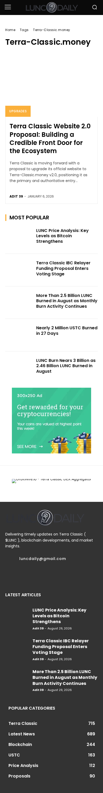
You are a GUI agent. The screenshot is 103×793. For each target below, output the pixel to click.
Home (10, 30)
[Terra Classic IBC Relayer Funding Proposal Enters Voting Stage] (19, 270)
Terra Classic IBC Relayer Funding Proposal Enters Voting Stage (63, 268)
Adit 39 (16, 196)
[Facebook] (7, 574)
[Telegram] (27, 574)
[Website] (57, 574)
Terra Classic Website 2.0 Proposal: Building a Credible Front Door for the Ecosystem (50, 138)
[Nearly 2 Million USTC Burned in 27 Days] (19, 335)
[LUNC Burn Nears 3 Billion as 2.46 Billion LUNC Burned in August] (19, 367)
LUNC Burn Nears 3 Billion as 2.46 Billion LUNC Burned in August (66, 366)
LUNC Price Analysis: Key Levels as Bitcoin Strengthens (62, 236)
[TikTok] (37, 574)
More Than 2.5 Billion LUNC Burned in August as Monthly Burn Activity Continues (66, 301)
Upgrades (18, 111)
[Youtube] (67, 574)
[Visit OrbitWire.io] (51, 484)
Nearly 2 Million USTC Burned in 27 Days (66, 330)
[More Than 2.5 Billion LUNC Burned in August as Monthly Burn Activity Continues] (19, 302)
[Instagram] (17, 574)
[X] (47, 574)
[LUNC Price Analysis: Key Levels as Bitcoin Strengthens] (19, 238)
